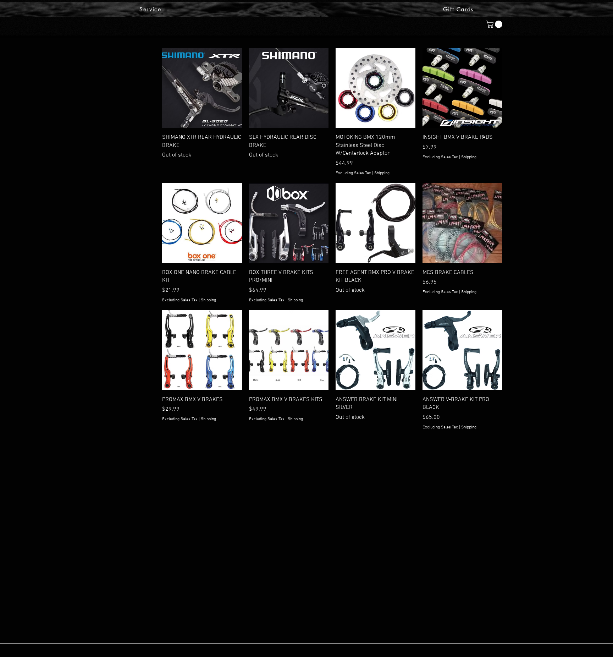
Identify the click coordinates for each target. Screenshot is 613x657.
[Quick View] (202, 88)
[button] (495, 24)
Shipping (382, 173)
